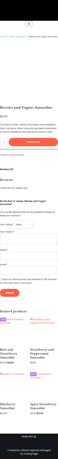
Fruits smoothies (17, 36)
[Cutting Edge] (29, 10)
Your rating (7, 224)
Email (4, 264)
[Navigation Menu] (29, 23)
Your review (7, 231)
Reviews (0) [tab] (6, 169)
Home (3, 36)
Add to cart (33, 142)
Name (4, 249)
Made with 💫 (29, 436)
